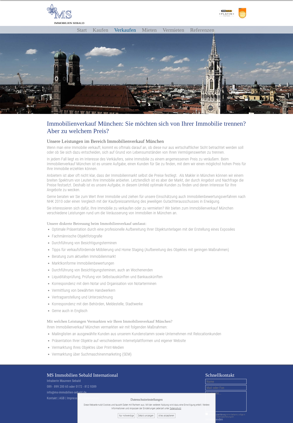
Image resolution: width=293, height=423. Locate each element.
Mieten (149, 30)
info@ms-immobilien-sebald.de (67, 392)
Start (82, 30)
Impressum (74, 398)
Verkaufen (125, 30)
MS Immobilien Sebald (69, 375)
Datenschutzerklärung (217, 414)
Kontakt (52, 398)
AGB (62, 398)
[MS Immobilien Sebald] (65, 22)
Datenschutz (175, 408)
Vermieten (173, 30)
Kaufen (100, 30)
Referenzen (202, 30)
